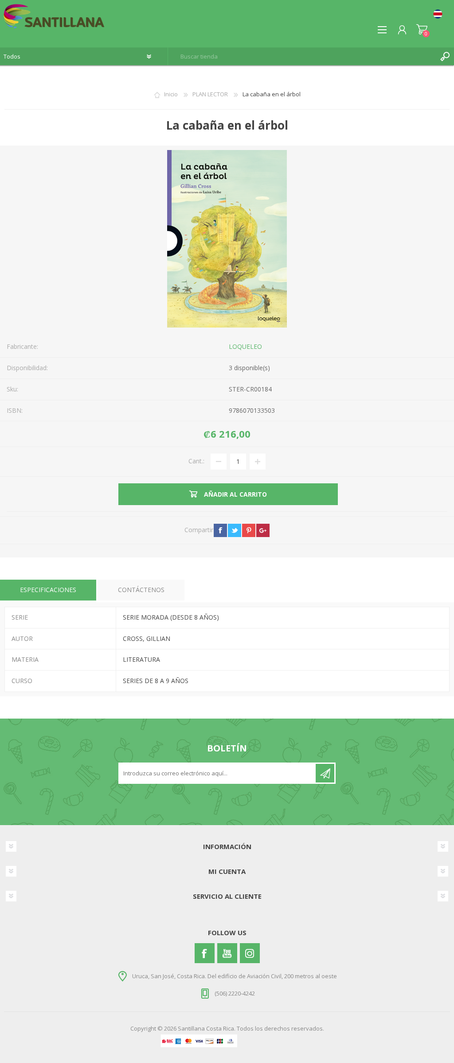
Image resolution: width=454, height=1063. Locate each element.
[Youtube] (227, 953)
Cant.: (196, 461)
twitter (234, 530)
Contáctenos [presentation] (141, 589)
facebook (220, 530)
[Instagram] (250, 953)
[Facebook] (205, 953)
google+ (263, 530)
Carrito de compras (422, 30)
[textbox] (302, 56)
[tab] (48, 590)
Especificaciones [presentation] (48, 589)
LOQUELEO (245, 346)
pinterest (248, 530)
